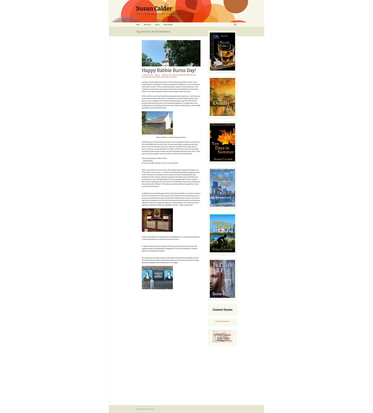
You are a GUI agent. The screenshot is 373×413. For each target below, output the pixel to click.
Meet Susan (147, 24)
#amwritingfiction (181, 75)
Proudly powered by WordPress (145, 409)
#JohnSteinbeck (146, 77)
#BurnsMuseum (191, 75)
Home (138, 24)
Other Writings (167, 24)
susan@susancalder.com (222, 321)
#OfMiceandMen (156, 77)
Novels (157, 24)
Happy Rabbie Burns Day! (169, 70)
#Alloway (165, 75)
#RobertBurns (166, 77)
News (158, 75)
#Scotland (174, 77)
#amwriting (172, 75)
